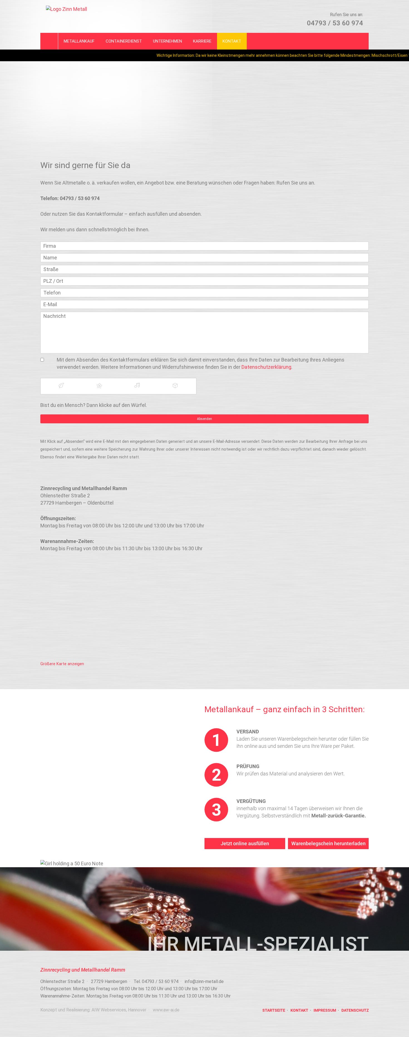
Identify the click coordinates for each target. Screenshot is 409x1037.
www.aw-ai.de (166, 1010)
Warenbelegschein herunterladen (328, 843)
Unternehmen (167, 41)
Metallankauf (79, 41)
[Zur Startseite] (118, 9)
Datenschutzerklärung (266, 367)
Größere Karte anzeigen (62, 664)
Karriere (202, 41)
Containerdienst (124, 41)
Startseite (273, 1010)
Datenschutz (355, 1010)
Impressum (325, 1010)
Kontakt (232, 41)
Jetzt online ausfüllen (245, 843)
